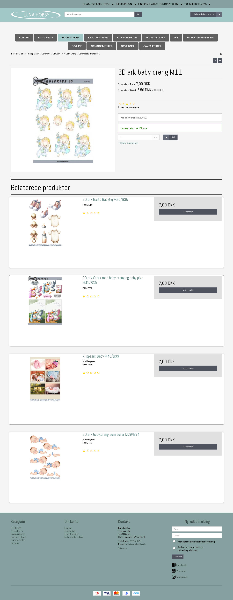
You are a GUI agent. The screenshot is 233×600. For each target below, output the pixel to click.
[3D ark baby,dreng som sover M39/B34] (45, 466)
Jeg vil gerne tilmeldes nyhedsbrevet (197, 541)
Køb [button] (173, 137)
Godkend (178, 557)
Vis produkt (188, 211)
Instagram (181, 576)
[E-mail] (197, 535)
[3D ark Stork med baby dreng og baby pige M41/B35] (45, 310)
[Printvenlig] (221, 53)
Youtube (181, 570)
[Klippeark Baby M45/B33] (45, 388)
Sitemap (122, 548)
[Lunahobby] (36, 14)
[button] (215, 60)
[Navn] (197, 528)
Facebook (181, 564)
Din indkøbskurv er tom (203, 14)
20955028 (135, 541)
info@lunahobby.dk (136, 544)
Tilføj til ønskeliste (128, 142)
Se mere (15, 542)
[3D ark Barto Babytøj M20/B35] (45, 231)
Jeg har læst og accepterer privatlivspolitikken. (190, 549)
